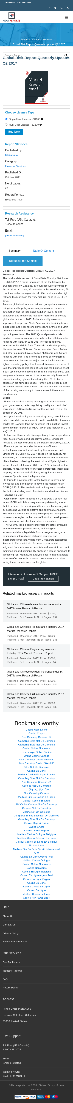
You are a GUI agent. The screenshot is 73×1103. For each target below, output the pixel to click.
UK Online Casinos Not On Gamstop (36, 804)
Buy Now (14, 131)
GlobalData (11, 155)
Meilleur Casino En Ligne (36, 800)
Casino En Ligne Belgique (36, 871)
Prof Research (27, 617)
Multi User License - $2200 (23, 124)
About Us (8, 916)
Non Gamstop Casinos (36, 793)
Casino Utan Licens (36, 729)
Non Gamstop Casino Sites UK (36, 759)
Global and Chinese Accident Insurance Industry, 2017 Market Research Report (35, 673)
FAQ (5, 979)
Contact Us (9, 924)
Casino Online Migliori (36, 830)
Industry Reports (12, 970)
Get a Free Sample (43, 578)
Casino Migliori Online (36, 823)
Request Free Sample (23, 260)
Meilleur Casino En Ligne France (36, 774)
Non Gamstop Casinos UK (36, 737)
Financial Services (15, 166)
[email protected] (14, 235)
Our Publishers (11, 962)
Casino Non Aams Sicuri (36, 897)
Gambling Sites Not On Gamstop (36, 740)
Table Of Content (43, 250)
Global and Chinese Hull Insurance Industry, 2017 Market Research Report (35, 696)
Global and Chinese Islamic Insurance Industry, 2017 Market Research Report (34, 606)
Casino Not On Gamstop (36, 811)
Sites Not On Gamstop (36, 767)
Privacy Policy (11, 933)
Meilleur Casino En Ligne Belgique (36, 834)
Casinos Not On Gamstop (36, 785)
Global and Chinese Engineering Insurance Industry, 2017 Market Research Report (31, 651)
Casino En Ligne (36, 770)
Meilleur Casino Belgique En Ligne (36, 838)
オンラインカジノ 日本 (36, 789)
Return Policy (10, 987)
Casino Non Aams (37, 867)
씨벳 (36, 852)
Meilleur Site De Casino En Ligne (36, 796)
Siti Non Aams (36, 845)
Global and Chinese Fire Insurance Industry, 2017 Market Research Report (35, 628)
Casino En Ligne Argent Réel (36, 856)
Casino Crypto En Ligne (36, 886)
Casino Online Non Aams (36, 748)
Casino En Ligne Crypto (36, 879)
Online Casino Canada (36, 755)
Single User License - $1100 (24, 119)
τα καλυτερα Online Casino (37, 752)
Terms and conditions (15, 941)
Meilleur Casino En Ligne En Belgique (36, 841)
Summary (15, 250)
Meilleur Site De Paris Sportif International (36, 849)
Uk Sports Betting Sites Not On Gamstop (36, 815)
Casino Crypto (36, 733)
